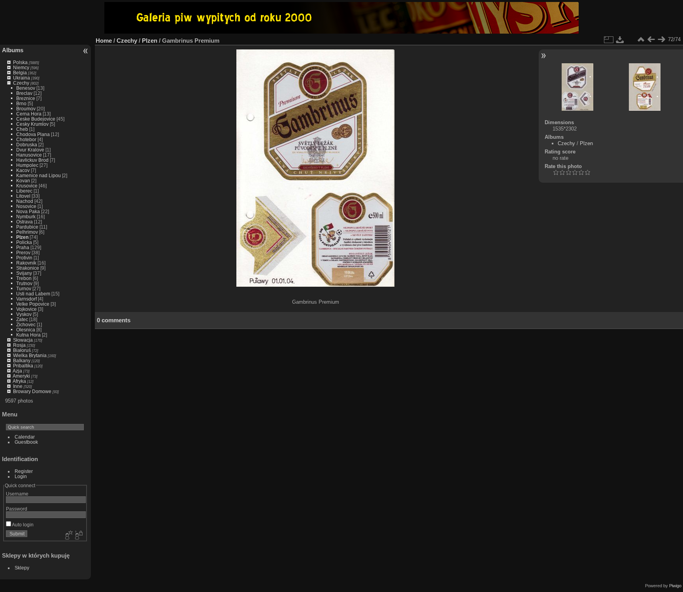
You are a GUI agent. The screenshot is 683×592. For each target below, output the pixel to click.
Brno (21, 103)
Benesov (25, 88)
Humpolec (27, 165)
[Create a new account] (68, 535)
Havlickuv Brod (32, 160)
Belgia (20, 72)
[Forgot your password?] (78, 535)
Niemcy (21, 67)
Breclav (24, 93)
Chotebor (26, 139)
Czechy (21, 82)
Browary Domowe (32, 391)
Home (104, 40)
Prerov (23, 252)
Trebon (24, 278)
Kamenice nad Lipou (38, 175)
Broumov (26, 108)
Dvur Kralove (30, 149)
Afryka (19, 381)
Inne (18, 386)
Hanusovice (29, 154)
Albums (12, 50)
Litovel (23, 196)
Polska (20, 62)
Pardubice (27, 226)
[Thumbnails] (641, 39)
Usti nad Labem (33, 293)
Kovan (23, 180)
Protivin (24, 257)
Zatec (22, 319)
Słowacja (23, 339)
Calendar (25, 436)
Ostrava (24, 221)
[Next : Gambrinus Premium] (661, 39)
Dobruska (26, 144)
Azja (17, 370)
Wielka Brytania (30, 355)
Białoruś (22, 350)
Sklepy (22, 567)
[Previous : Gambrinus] (651, 39)
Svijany (24, 273)
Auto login (22, 524)
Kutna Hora (28, 334)
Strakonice (27, 267)
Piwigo (675, 585)
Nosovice (26, 206)
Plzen (22, 237)
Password (16, 508)
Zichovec (26, 324)
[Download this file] (620, 39)
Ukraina (21, 77)
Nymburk (26, 216)
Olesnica (25, 329)
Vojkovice (26, 309)
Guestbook (26, 441)
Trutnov (24, 283)
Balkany (21, 360)
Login (21, 476)
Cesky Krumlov (32, 124)
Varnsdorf (26, 298)
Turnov (23, 288)
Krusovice (27, 185)
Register (24, 471)
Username (17, 493)
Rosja (19, 345)
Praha (22, 247)
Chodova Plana (33, 134)
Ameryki (21, 375)
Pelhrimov (27, 232)
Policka (24, 242)
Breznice (25, 98)
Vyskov (24, 314)
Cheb (22, 129)
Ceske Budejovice (35, 118)
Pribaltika (23, 365)
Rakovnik (26, 262)
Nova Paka (28, 211)
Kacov (23, 170)
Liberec (24, 190)
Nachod (24, 201)
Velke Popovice (32, 303)
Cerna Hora (29, 113)
